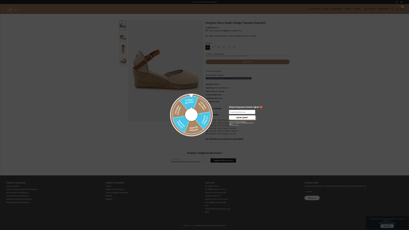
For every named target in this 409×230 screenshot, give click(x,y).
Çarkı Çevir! (242, 117)
